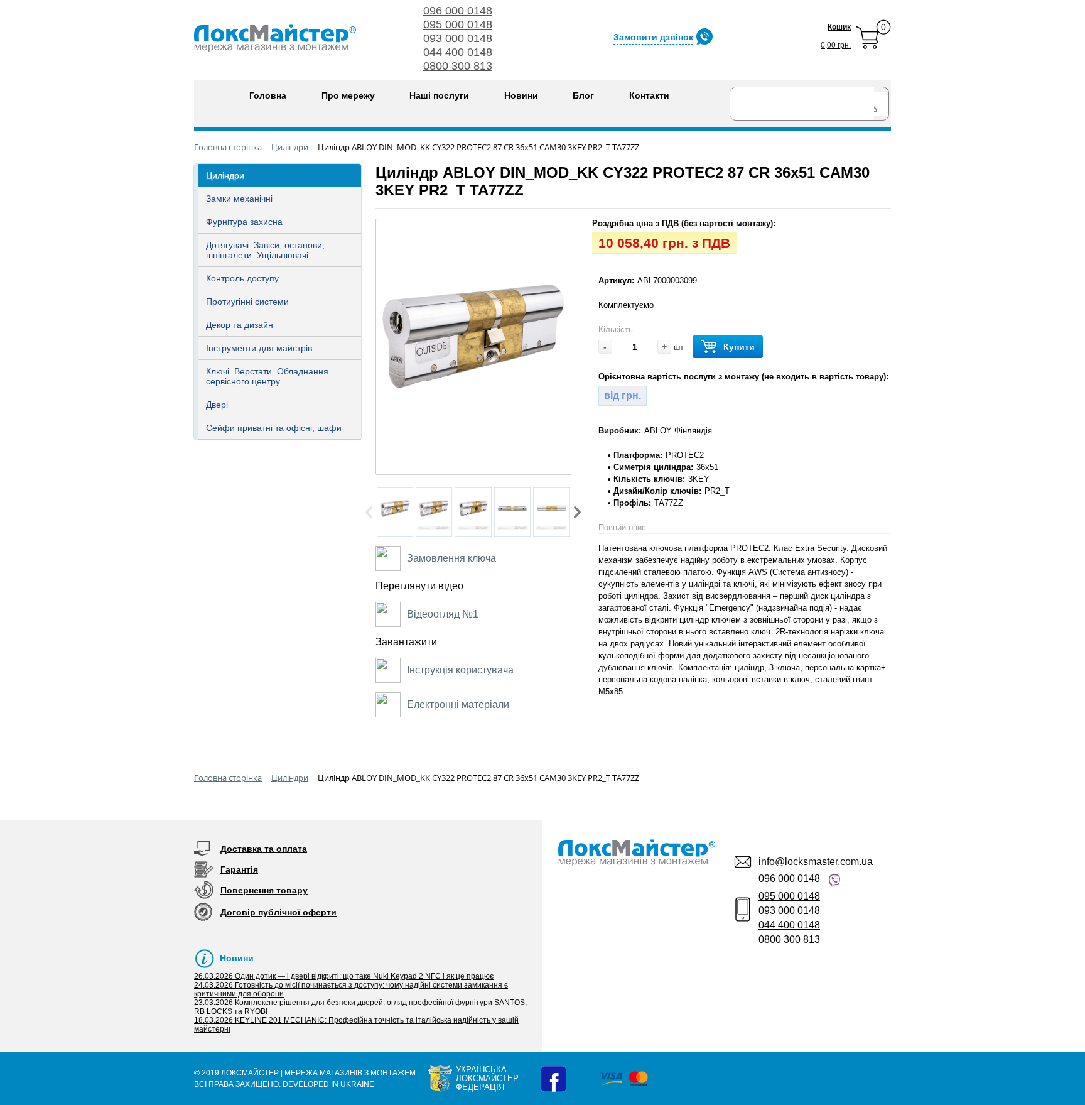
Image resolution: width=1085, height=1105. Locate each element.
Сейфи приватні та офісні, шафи (274, 428)
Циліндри (225, 175)
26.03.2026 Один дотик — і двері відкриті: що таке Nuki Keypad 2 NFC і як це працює (344, 976)
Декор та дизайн (239, 325)
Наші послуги (439, 95)
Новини (521, 95)
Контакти (649, 95)
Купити (739, 347)
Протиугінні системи (247, 302)
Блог (583, 95)
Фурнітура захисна (244, 222)
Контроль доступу (242, 278)
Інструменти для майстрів (259, 348)
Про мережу (348, 95)
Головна (267, 95)
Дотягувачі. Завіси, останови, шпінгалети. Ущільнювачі (265, 250)
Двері (217, 405)
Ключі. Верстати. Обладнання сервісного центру (267, 376)
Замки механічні (239, 198)
